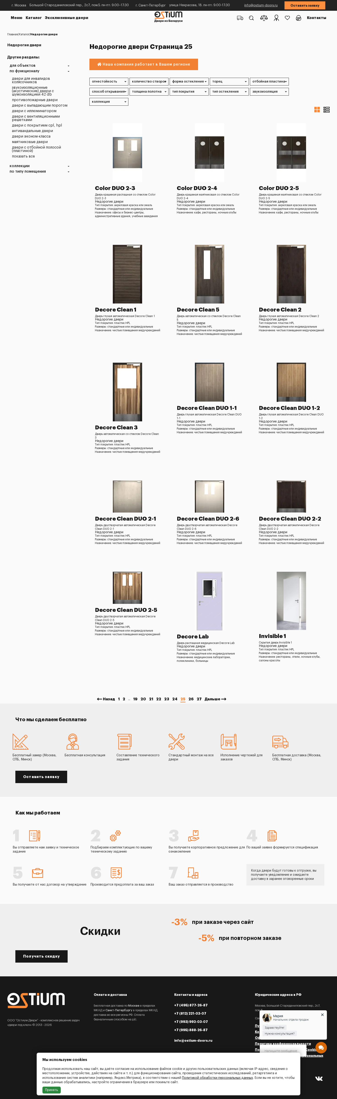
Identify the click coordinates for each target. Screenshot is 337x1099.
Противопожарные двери (35, 100)
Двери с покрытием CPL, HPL (37, 125)
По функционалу (24, 71)
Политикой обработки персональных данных (217, 1078)
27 (199, 699)
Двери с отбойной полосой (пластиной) (36, 149)
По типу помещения (28, 171)
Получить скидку (41, 956)
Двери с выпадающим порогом (39, 105)
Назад (109, 699)
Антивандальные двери (32, 131)
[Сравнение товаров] (264, 18)
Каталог (34, 18)
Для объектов (23, 65)
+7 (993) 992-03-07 (191, 1021)
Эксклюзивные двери (66, 18)
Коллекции (20, 166)
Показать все (23, 156)
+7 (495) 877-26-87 (191, 1005)
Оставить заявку (304, 5)
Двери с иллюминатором (34, 111)
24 (174, 699)
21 (151, 699)
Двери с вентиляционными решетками (36, 118)
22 (158, 699)
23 (166, 699)
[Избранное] (287, 18)
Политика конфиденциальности (283, 1043)
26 (191, 699)
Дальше (212, 699)
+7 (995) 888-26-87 (191, 1030)
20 (143, 699)
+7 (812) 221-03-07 (190, 1013)
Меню (16, 18)
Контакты (316, 18)
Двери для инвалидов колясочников (31, 80)
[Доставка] (240, 17)
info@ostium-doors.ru (261, 5)
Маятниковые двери (30, 142)
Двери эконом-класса (31, 136)
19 (135, 699)
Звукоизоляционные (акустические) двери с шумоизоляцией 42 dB (33, 91)
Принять (51, 1090)
